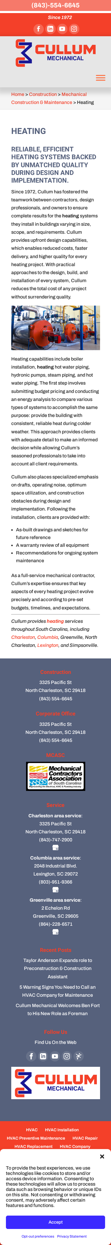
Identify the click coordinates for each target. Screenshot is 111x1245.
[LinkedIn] (50, 29)
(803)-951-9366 (55, 881)
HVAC (32, 1130)
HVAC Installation (62, 1130)
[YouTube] (62, 29)
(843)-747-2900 (55, 839)
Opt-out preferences (38, 1236)
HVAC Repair (85, 1138)
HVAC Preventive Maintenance (36, 1138)
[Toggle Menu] (100, 77)
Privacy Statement (72, 1236)
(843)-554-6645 (55, 5)
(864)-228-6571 (56, 924)
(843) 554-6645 (55, 698)
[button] (102, 1156)
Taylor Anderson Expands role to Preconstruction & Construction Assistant (57, 968)
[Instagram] (74, 29)
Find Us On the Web (55, 1042)
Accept (56, 1222)
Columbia (47, 637)
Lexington (47, 645)
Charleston (23, 637)
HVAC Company (75, 1146)
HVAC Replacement (33, 1146)
